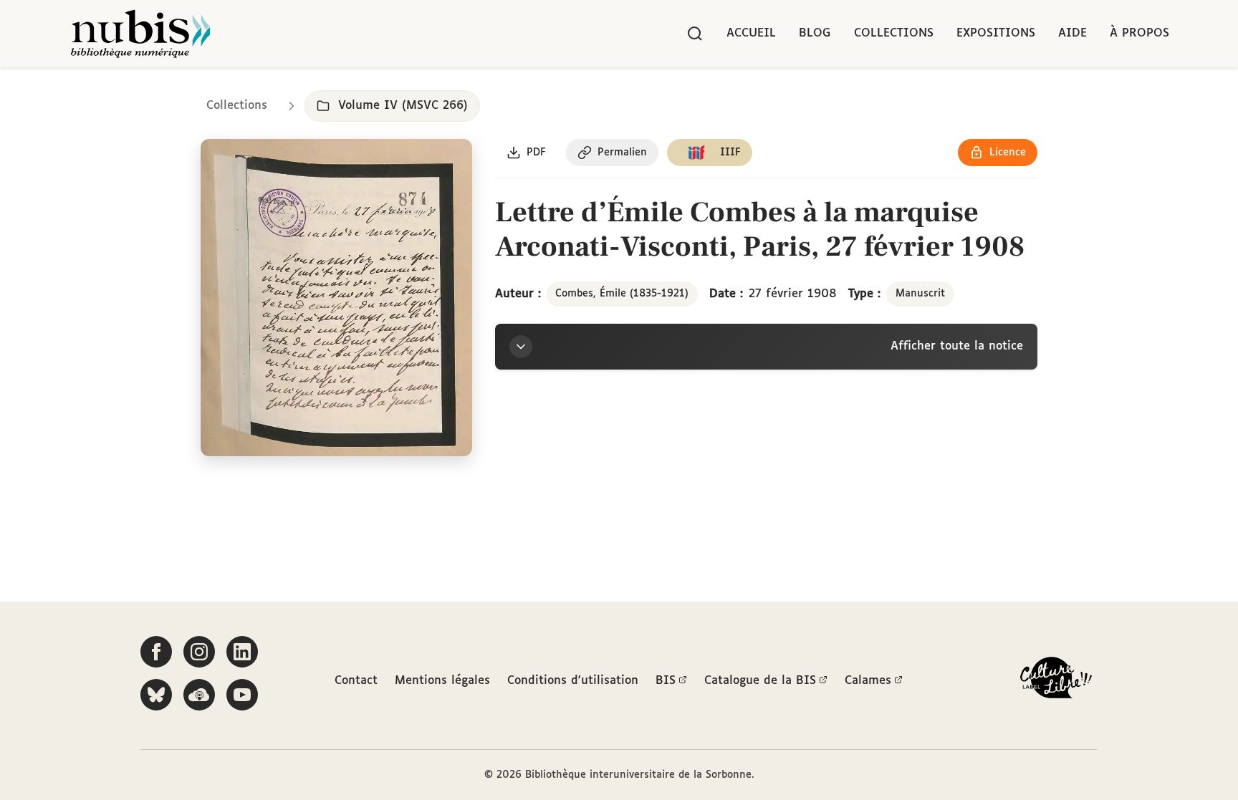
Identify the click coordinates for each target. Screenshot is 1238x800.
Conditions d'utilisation (572, 681)
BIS (666, 681)
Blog (815, 33)
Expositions (995, 33)
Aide (1072, 33)
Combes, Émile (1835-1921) (621, 294)
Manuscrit (920, 294)
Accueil (751, 33)
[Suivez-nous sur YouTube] (242, 694)
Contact (356, 681)
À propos (1139, 33)
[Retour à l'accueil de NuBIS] (140, 34)
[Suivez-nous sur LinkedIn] (242, 652)
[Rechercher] (695, 33)
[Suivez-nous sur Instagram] (199, 652)
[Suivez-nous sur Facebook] (156, 652)
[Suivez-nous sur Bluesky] (156, 694)
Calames (868, 681)
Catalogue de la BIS (760, 681)
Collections (894, 33)
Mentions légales (442, 681)
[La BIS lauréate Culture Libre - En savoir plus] (1056, 681)
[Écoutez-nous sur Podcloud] (199, 694)
